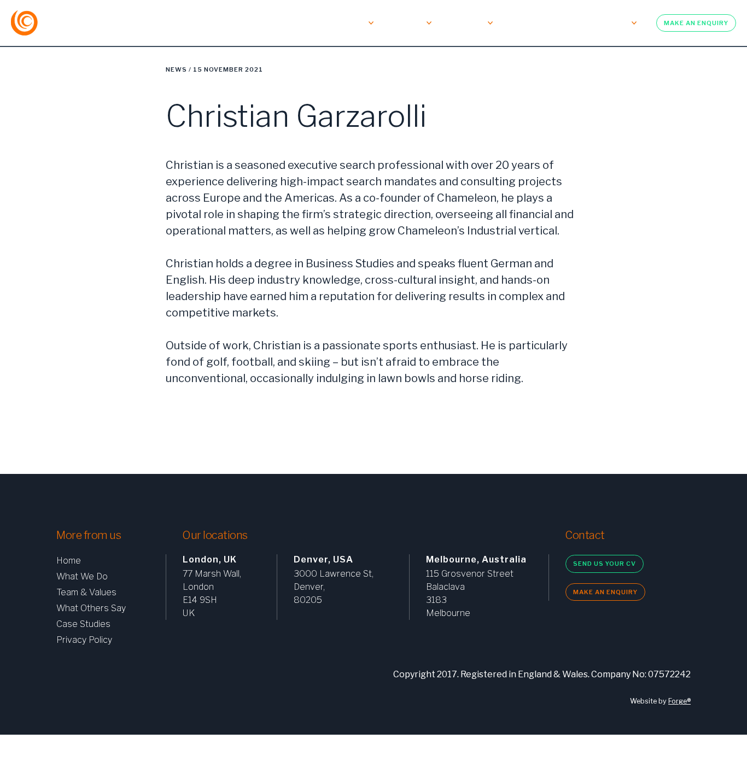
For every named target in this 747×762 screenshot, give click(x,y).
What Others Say (91, 608)
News (176, 69)
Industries (463, 23)
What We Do (221, 23)
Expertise (404, 23)
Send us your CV (604, 563)
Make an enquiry (605, 592)
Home (68, 560)
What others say (537, 23)
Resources (607, 23)
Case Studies (83, 624)
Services (348, 23)
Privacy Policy (84, 640)
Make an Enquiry (696, 23)
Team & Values (287, 23)
